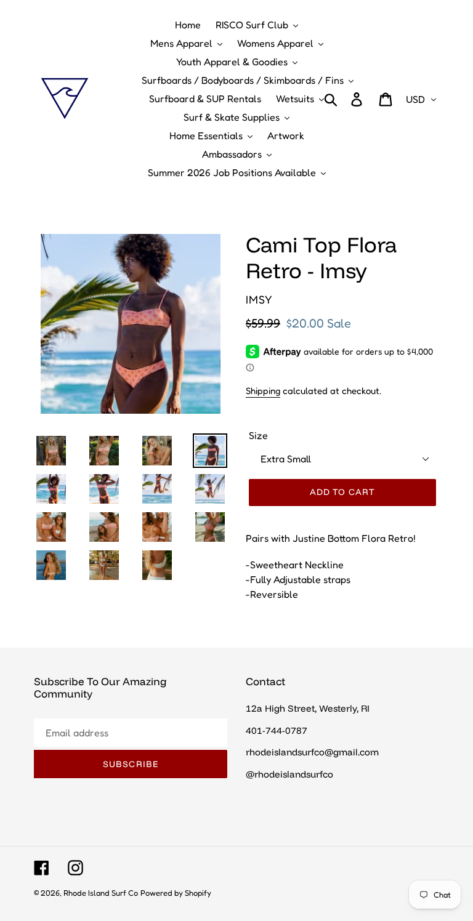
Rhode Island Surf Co (100, 893)
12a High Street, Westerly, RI (308, 708)
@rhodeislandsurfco (289, 774)
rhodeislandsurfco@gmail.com (312, 752)
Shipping (263, 390)
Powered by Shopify (175, 893)
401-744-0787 (276, 730)
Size (258, 435)
